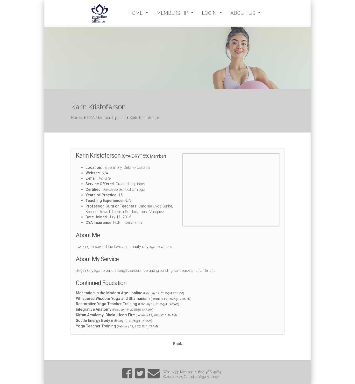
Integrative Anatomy (93, 309)
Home (76, 117)
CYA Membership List (106, 117)
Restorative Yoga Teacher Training (106, 304)
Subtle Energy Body (93, 320)
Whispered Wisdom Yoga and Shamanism (113, 298)
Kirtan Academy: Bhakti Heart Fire (105, 315)
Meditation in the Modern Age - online (109, 293)
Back (177, 343)
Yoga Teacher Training (96, 326)
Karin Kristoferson (145, 117)
